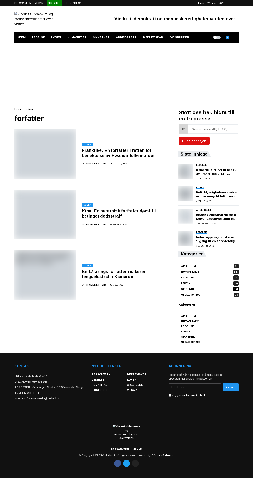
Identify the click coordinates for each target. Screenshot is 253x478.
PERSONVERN (101, 374)
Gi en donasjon (194, 141)
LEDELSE (209, 277)
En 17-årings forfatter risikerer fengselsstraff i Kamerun (114, 274)
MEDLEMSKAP (136, 374)
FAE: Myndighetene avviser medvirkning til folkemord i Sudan (217, 194)
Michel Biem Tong (96, 164)
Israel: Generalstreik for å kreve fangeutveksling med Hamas (216, 217)
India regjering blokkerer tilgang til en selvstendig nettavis (215, 239)
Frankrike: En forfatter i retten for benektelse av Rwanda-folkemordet (118, 153)
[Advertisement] (126, 70)
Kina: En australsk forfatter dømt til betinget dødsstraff (119, 213)
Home (17, 109)
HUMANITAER (209, 271)
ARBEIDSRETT (209, 266)
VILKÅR (132, 389)
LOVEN (87, 144)
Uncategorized (209, 294)
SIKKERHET (209, 288)
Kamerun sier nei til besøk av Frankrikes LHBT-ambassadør (216, 172)
